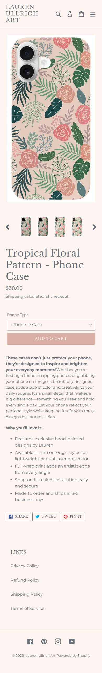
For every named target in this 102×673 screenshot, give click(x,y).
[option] (26, 226)
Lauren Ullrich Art (22, 14)
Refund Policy (24, 580)
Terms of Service (27, 608)
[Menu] (93, 14)
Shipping (14, 296)
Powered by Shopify (73, 655)
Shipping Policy (26, 594)
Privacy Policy (24, 565)
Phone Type (18, 314)
